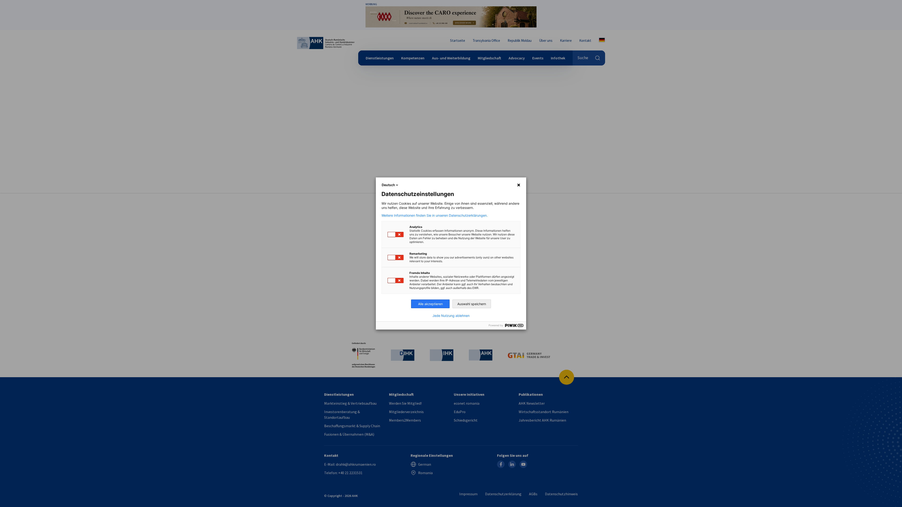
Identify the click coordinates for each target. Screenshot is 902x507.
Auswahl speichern (471, 304)
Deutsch (388, 185)
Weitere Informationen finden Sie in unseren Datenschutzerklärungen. (434, 215)
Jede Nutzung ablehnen (451, 316)
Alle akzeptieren (430, 304)
